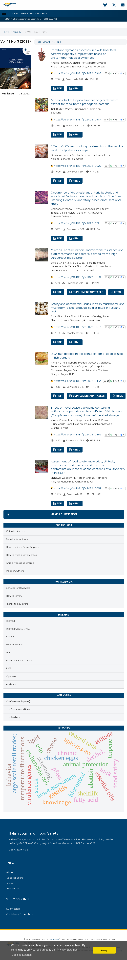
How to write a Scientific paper (23, 547)
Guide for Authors (15, 531)
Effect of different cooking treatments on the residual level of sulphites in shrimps (87, 148)
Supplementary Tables (88, 395)
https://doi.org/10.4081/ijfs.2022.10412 (77, 380)
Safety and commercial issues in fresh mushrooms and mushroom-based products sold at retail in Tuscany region (87, 307)
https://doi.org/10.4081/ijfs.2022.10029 (77, 165)
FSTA (8, 668)
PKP (78, 843)
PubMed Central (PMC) (18, 628)
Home (6, 31)
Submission (13, 908)
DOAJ (9, 652)
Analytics (11, 684)
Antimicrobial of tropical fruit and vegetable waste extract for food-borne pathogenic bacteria (84, 102)
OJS (92, 843)
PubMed (10, 621)
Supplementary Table (87, 292)
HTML (76, 88)
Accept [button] (104, 950)
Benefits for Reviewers (18, 588)
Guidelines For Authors (20, 914)
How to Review (14, 595)
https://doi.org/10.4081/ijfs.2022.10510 (77, 119)
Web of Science (14, 644)
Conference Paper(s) (18, 701)
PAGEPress (25, 843)
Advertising (13, 888)
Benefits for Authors (17, 539)
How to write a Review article (21, 555)
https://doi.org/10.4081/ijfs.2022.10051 (77, 488)
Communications (20, 709)
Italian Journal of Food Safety (28, 13)
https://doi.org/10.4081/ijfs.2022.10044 (78, 327)
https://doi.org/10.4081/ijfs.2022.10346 (77, 73)
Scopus (10, 636)
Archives (18, 31)
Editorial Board (14, 877)
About (10, 872)
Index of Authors (15, 570)
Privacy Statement (67, 949)
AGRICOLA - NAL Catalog (19, 660)
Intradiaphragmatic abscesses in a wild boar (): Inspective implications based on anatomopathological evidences (83, 53)
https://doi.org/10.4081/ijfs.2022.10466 (77, 434)
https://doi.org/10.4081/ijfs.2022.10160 (77, 277)
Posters (15, 717)
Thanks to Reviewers (17, 603)
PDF (59, 88)
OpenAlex (11, 676)
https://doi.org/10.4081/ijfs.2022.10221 (77, 223)
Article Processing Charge (20, 563)
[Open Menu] (3, 13)
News (9, 883)
